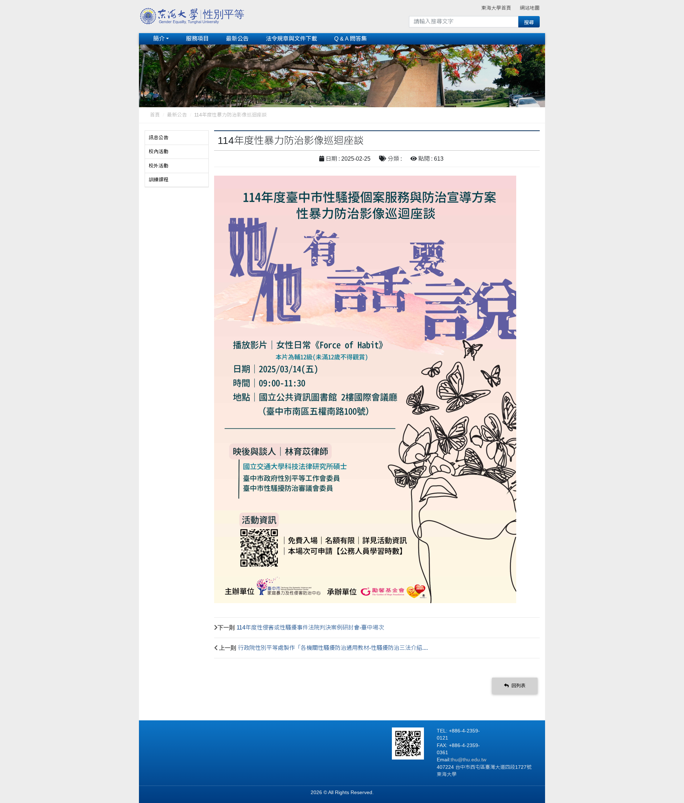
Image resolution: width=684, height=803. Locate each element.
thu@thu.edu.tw (468, 759)
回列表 (517, 685)
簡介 (159, 39)
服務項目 (197, 39)
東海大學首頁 (496, 8)
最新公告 (237, 39)
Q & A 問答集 (350, 39)
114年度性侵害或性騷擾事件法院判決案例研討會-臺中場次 (310, 628)
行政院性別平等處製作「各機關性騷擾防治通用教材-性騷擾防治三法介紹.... (333, 648)
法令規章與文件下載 (291, 39)
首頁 (155, 115)
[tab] (176, 138)
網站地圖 (530, 8)
